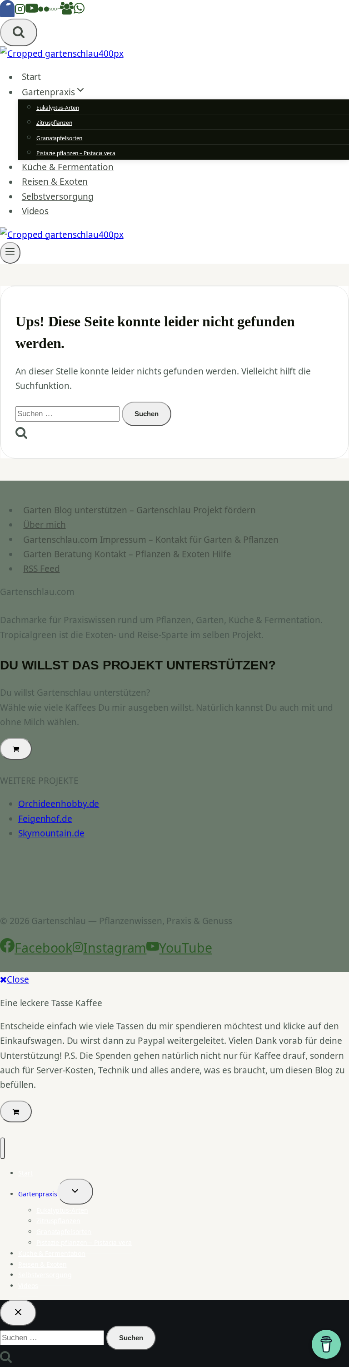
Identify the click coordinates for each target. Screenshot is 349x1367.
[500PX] (54, 11)
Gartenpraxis (37, 1194)
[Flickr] (43, 11)
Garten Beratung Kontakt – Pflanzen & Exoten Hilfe (127, 554)
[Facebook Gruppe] (67, 11)
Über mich (44, 525)
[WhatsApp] (79, 11)
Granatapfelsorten (59, 138)
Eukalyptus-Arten (57, 108)
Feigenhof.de (45, 819)
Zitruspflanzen (54, 123)
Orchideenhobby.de (58, 804)
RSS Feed (41, 569)
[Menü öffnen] (10, 253)
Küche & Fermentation (68, 167)
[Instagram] (20, 11)
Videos (35, 211)
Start (31, 77)
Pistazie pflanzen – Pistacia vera (75, 153)
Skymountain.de (51, 833)
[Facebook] (7, 11)
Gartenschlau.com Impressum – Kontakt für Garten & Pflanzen (151, 539)
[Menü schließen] (2, 1148)
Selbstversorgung (58, 196)
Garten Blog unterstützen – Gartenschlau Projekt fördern (139, 510)
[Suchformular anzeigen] (18, 32)
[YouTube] (31, 11)
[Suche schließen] (18, 1313)
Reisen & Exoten (55, 182)
